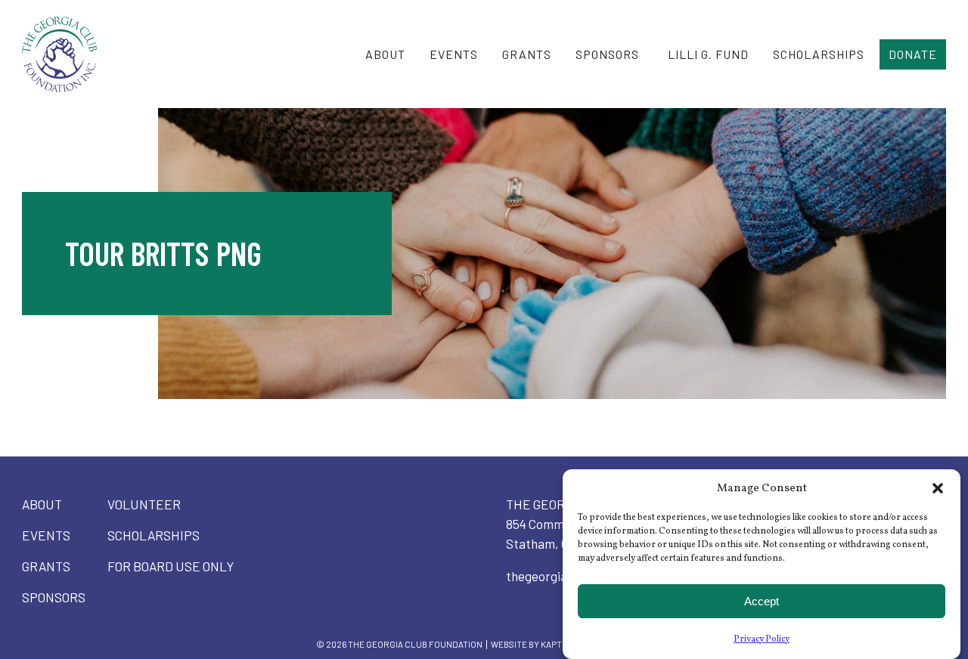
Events (454, 54)
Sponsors (607, 54)
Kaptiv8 (558, 644)
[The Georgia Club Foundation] (74, 54)
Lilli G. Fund (708, 54)
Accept (761, 601)
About (385, 54)
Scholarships (818, 54)
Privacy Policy (762, 639)
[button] (937, 488)
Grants (526, 54)
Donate (913, 54)
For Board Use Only (170, 566)
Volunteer (144, 504)
